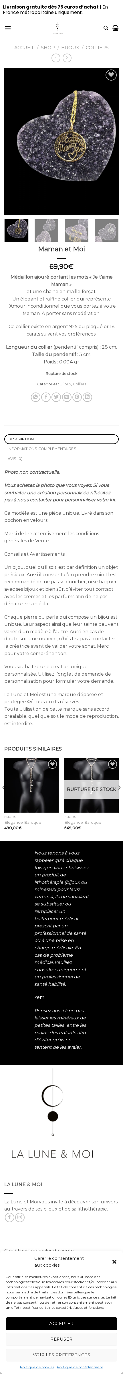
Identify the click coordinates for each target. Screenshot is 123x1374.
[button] (114, 1262)
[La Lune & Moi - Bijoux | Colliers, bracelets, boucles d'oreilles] (57, 28)
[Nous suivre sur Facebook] (9, 1217)
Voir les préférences (61, 1354)
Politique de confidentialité (80, 1367)
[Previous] (14, 141)
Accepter (61, 1323)
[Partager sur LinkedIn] (87, 397)
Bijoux (70, 47)
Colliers (97, 47)
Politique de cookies (37, 1367)
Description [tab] (21, 439)
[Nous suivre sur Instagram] (20, 1217)
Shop (48, 47)
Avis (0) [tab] (15, 459)
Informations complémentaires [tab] (42, 449)
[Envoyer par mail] (67, 397)
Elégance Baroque (22, 822)
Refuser (61, 1339)
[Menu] (7, 28)
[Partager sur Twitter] (56, 397)
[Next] (109, 141)
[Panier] (115, 28)
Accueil (24, 47)
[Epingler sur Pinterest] (77, 397)
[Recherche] (106, 28)
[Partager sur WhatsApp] (35, 397)
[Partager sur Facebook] (46, 397)
